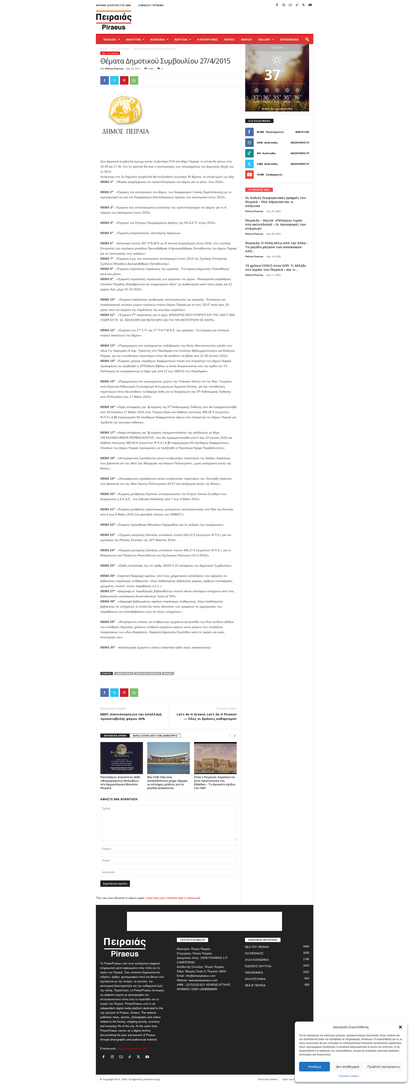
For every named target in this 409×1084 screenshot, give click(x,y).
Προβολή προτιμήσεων (383, 1066)
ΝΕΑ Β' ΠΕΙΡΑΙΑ (255, 985)
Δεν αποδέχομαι (347, 1066)
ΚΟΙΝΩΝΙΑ (157, 39)
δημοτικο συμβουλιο (147, 673)
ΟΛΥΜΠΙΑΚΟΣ (254, 953)
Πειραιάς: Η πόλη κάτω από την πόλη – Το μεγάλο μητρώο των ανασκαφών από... (276, 247)
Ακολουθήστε (300, 142)
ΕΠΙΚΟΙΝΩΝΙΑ (289, 39)
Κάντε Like (302, 131)
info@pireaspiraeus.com (132, 1048)
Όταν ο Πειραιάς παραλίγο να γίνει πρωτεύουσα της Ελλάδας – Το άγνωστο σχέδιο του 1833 (214, 782)
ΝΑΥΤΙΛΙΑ (180, 39)
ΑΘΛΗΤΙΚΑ (133, 39)
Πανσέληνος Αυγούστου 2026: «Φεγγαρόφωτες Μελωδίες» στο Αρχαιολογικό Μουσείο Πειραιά (120, 782)
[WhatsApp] (134, 80)
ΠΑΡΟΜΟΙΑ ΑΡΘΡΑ (115, 735)
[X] (303, 5)
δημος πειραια (124, 673)
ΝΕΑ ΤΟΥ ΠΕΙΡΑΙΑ (120, 48)
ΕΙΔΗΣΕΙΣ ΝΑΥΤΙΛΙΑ (258, 966)
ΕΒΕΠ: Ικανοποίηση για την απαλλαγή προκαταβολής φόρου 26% (130, 716)
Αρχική (103, 48)
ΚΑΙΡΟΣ (229, 39)
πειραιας (168, 673)
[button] (400, 1027)
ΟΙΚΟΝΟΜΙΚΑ (254, 972)
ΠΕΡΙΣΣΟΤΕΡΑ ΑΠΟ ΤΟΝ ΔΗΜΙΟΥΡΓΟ (155, 735)
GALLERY (264, 39)
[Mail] (290, 5)
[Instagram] (283, 5)
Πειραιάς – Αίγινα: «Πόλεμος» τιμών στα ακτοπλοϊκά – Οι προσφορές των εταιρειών (275, 224)
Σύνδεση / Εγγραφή (151, 5)
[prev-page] (229, 736)
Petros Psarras (114, 68)
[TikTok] (297, 5)
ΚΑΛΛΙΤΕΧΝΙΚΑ (255, 979)
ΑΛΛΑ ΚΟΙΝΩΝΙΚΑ (257, 959)
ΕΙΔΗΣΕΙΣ (110, 39)
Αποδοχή (314, 1066)
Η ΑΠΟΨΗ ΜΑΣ (207, 39)
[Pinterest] (124, 80)
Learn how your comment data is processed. (173, 898)
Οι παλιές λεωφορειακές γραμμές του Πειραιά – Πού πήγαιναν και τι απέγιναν (275, 201)
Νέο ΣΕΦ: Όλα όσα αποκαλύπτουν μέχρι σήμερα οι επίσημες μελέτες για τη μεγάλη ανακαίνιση (167, 782)
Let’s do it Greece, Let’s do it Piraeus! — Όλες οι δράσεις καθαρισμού (206, 716)
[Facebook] (277, 5)
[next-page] (234, 736)
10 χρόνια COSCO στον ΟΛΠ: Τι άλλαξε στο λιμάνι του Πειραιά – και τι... (275, 267)
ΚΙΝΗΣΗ (246, 39)
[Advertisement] (235, 20)
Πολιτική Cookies (349, 1076)
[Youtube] (310, 5)
